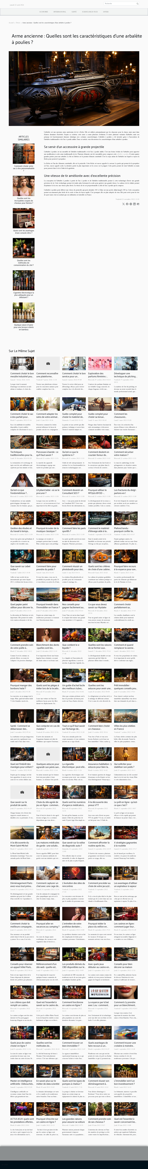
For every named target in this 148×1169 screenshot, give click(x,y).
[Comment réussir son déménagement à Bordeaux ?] (100, 1070)
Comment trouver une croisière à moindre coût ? (125, 1046)
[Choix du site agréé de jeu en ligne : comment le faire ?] (48, 792)
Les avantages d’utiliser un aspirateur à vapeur (125, 884)
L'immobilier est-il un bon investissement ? (124, 1082)
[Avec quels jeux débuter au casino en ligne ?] (100, 954)
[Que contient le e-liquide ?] (74, 634)
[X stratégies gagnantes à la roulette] (126, 832)
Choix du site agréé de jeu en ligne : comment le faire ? (47, 805)
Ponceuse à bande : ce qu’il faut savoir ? (47, 453)
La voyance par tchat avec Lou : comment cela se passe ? (98, 1005)
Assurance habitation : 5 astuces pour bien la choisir (100, 767)
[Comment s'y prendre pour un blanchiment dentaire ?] (126, 992)
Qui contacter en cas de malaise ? (48, 727)
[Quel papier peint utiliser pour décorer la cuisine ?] (22, 594)
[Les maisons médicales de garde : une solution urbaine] (48, 832)
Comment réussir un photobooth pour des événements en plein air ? (72, 570)
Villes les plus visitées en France (124, 727)
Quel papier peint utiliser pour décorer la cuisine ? (21, 607)
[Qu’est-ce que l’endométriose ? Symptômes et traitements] (22, 480)
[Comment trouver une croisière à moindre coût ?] (126, 1032)
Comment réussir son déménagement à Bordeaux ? (98, 1084)
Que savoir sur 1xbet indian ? (20, 567)
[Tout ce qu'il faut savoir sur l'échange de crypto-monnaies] (74, 715)
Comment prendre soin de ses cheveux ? (99, 1120)
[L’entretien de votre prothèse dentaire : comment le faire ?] (74, 913)
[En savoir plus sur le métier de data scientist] (48, 1070)
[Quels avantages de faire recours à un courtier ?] (100, 1032)
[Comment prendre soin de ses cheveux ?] (100, 1109)
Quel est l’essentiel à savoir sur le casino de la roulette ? (47, 1005)
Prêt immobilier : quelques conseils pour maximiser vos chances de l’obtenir (125, 689)
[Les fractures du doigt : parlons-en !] (126, 480)
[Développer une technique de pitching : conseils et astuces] (126, 363)
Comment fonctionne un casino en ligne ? (72, 1003)
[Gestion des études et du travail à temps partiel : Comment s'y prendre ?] (22, 518)
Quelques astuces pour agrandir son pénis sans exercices (48, 767)
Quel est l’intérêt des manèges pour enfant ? (21, 765)
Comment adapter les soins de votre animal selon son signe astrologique (47, 418)
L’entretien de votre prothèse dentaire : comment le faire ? (71, 926)
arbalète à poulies (123, 154)
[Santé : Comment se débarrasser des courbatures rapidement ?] (22, 715)
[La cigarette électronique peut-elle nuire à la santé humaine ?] (74, 754)
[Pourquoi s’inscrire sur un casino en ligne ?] (48, 1109)
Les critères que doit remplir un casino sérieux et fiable (20, 1005)
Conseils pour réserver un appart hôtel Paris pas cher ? (21, 967)
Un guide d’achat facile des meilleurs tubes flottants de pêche (73, 688)
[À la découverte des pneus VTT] (100, 792)
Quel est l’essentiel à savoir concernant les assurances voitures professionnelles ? (124, 1123)
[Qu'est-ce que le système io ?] (74, 442)
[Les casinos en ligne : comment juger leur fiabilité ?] (126, 913)
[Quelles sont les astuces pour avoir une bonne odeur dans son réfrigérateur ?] (100, 675)
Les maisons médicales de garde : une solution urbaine (47, 845)
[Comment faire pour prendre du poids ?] (48, 556)
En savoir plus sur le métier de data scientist (47, 1082)
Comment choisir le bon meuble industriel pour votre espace (22, 376)
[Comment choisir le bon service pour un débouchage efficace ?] (74, 363)
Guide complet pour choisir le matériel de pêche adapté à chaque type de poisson (73, 418)
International (60, 12)
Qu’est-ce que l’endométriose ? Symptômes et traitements (18, 494)
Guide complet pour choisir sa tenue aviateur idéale (98, 417)
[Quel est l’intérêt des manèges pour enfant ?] (22, 754)
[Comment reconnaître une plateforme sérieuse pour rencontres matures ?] (48, 363)
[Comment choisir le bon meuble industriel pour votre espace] (22, 363)
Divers (106, 12)
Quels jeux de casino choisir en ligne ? (20, 1044)
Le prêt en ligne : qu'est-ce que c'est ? (126, 803)
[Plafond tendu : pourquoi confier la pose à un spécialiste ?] (126, 518)
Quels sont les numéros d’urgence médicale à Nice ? (73, 805)
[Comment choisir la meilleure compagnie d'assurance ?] (22, 913)
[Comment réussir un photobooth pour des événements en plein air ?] (74, 556)
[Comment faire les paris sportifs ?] (74, 518)
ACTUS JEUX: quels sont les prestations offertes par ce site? (22, 1122)
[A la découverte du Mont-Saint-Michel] (22, 832)
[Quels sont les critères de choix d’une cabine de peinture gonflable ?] (100, 556)
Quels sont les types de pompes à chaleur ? (73, 1082)
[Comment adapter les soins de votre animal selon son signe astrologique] (48, 404)
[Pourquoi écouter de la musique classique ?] (48, 518)
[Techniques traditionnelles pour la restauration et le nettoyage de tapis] (22, 442)
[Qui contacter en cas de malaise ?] (48, 715)
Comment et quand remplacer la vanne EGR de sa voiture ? (123, 648)
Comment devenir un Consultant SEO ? (72, 491)
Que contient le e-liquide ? (71, 646)
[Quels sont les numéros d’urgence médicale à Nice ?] (74, 792)
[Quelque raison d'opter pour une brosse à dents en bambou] (24, 312)
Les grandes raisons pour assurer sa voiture (73, 1120)
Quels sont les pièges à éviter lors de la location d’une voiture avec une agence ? (48, 689)
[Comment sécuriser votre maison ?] (126, 442)
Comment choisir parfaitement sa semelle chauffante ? (124, 607)
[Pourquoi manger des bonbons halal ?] (22, 675)
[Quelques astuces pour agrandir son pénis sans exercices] (48, 754)
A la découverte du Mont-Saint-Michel (19, 844)
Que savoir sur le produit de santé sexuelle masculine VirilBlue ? (19, 806)
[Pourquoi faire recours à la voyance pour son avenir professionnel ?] (126, 556)
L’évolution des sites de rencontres (73, 884)
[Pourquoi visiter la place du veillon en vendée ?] (100, 913)
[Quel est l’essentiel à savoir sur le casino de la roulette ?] (48, 992)
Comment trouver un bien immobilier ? (72, 1044)
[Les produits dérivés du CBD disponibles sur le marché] (74, 954)
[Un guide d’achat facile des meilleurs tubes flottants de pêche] (74, 675)
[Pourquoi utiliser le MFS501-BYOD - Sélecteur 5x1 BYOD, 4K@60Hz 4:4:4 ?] (100, 480)
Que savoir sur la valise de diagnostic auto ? (73, 844)
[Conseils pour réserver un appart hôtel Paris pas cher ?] (22, 954)
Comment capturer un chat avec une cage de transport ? (47, 886)
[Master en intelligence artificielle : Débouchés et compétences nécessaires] (22, 1070)
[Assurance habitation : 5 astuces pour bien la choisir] (100, 754)
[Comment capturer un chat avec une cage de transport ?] (48, 873)
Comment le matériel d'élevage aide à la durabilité (98, 531)
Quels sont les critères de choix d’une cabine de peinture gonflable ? (99, 569)
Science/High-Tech (90, 12)
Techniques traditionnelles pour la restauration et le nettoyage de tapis (21, 456)
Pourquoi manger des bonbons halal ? (21, 686)
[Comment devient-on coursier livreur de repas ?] (100, 442)
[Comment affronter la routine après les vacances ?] (100, 832)
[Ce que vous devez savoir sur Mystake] (100, 594)
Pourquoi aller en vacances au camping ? (47, 925)
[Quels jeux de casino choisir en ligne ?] (22, 1032)
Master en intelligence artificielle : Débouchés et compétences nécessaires (21, 1085)
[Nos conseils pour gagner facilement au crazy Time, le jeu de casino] (74, 594)
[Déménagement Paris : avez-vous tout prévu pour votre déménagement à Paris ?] (22, 873)
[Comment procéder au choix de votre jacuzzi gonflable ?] (100, 873)
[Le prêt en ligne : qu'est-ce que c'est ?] (126, 792)
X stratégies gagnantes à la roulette (125, 844)
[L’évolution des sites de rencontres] (74, 873)
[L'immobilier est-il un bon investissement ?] (126, 1070)
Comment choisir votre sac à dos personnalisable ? (23, 168)
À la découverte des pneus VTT (98, 803)
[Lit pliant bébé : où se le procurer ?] (48, 480)
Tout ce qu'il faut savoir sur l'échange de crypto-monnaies (73, 729)
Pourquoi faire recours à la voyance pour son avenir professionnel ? (125, 569)
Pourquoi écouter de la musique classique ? (47, 529)
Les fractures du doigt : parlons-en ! (125, 491)
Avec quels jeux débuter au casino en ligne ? (98, 967)
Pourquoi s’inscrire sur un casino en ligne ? (47, 1120)
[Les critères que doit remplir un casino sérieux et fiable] (22, 992)
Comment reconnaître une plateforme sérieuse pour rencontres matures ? (47, 377)
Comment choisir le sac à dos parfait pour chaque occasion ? (21, 417)
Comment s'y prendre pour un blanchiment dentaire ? (124, 1005)
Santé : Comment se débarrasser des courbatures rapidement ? (20, 730)
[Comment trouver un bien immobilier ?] (74, 1032)
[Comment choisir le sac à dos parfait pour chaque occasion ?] (22, 404)
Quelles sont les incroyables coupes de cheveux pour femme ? (23, 200)
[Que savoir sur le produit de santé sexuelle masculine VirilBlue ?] (22, 792)
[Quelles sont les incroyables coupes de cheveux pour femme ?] (24, 185)
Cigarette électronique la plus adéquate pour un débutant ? (23, 295)
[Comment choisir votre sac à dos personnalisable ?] (24, 153)
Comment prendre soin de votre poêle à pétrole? (21, 648)
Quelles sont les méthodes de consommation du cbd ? (24, 263)
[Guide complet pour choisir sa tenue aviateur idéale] (100, 404)
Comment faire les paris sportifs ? (74, 529)
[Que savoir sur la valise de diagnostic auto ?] (74, 832)
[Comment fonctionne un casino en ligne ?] (74, 992)
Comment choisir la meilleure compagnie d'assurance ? (21, 926)
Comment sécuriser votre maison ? (123, 453)
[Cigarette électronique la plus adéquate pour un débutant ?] (24, 280)
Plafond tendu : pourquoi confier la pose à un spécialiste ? (125, 531)
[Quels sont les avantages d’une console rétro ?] (24, 218)
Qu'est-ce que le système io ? (70, 453)
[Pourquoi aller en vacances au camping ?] (48, 913)
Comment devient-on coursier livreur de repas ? (98, 455)
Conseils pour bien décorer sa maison (123, 965)
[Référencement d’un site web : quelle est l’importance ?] (48, 954)
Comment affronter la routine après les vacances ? (99, 845)
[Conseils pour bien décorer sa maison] (126, 954)
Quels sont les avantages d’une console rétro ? (23, 231)
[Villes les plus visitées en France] (126, 715)
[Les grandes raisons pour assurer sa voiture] (74, 1109)
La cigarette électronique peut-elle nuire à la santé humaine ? (73, 768)
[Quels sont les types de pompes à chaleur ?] (74, 1070)
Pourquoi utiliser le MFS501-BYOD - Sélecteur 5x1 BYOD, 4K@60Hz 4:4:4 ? (98, 494)
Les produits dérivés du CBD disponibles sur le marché (73, 967)
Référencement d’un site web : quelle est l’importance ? (46, 967)
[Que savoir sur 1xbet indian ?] (22, 556)
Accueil (11, 22)
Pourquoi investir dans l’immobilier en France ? (48, 605)
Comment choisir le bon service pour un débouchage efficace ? (74, 376)
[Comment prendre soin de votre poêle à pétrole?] (22, 634)
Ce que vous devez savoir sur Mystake (97, 605)
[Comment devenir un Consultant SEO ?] (74, 480)
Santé (74, 12)
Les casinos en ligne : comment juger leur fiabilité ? (124, 926)
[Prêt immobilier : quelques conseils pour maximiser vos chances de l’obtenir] (126, 675)
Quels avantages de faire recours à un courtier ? (98, 1046)
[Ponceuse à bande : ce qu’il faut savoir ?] (48, 442)
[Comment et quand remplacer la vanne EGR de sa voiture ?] (126, 634)
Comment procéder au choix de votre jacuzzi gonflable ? (99, 886)
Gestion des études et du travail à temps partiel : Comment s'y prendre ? (21, 532)
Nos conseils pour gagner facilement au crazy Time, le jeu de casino (72, 608)
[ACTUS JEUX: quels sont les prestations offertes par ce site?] (22, 1109)
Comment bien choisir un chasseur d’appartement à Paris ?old (99, 730)
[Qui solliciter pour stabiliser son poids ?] (126, 754)
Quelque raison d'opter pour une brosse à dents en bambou (24, 327)
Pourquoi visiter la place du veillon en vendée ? (97, 926)
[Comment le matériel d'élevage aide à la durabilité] (100, 518)
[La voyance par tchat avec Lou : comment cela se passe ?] (100, 992)
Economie (44, 12)
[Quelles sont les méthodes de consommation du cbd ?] (24, 248)
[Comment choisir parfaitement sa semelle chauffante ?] (126, 594)
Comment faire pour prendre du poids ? (46, 567)
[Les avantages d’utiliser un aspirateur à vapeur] (126, 873)
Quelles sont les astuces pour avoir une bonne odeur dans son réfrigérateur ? (99, 689)
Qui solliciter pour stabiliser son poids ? (124, 765)
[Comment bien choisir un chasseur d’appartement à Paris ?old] (100, 715)
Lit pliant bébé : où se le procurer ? (47, 491)
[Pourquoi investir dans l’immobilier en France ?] (48, 594)
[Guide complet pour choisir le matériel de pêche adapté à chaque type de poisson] (74, 404)
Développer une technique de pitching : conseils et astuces (125, 376)
